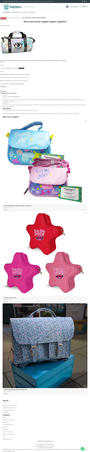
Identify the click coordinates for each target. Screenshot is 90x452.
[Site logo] (12, 6)
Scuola (4, 436)
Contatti (4, 403)
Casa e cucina (6, 422)
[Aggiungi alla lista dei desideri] (85, 121)
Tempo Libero (7, 17)
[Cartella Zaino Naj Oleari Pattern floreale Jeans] (45, 345)
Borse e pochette (16, 17)
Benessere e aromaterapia (9, 419)
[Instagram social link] (84, 1)
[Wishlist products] (80, 6)
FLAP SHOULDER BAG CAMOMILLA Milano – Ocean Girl (17, 205)
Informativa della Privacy (8, 410)
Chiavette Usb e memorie (8, 424)
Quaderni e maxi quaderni (8, 434)
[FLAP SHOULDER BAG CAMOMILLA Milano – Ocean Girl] (45, 161)
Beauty (4, 417)
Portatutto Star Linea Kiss (10, 297)
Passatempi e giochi (7, 439)
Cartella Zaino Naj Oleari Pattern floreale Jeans (15, 389)
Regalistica (5, 427)
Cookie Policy (6, 412)
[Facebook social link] (83, 1)
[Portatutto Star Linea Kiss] (45, 253)
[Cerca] (67, 6)
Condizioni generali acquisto (9, 407)
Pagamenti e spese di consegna (10, 405)
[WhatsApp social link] (86, 1)
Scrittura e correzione (7, 431)
